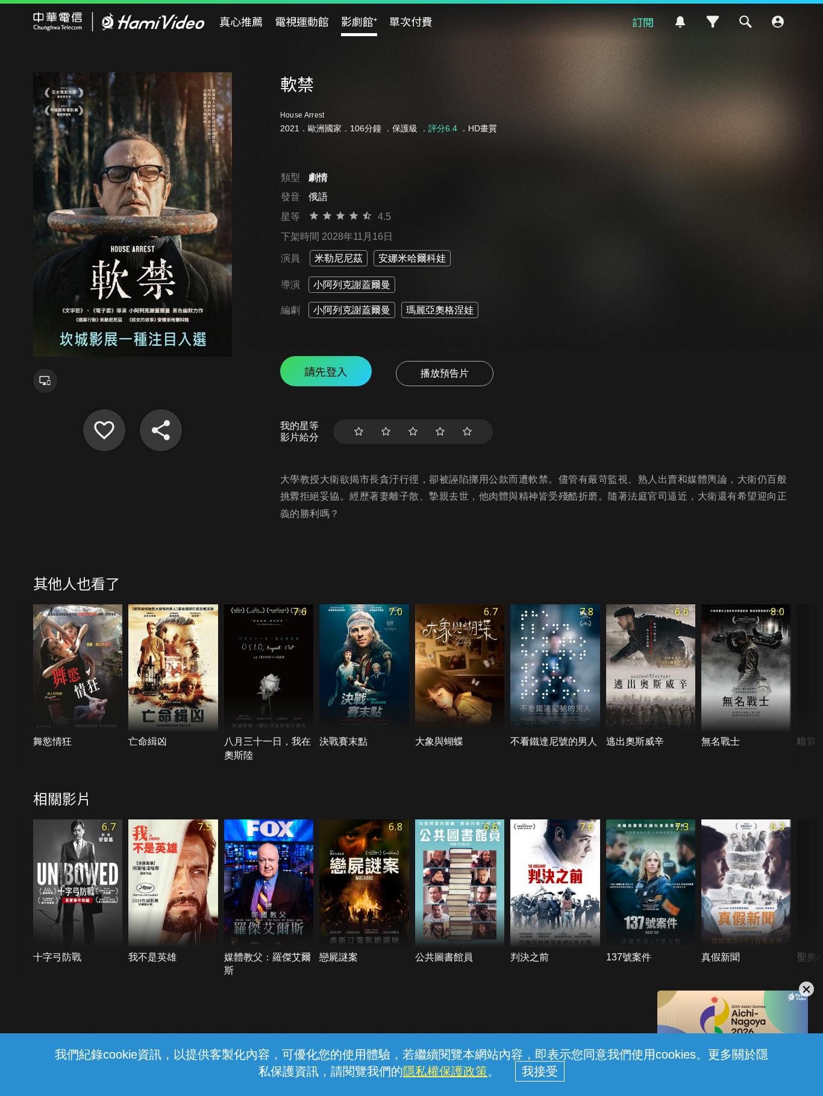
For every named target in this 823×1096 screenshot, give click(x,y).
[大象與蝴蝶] (460, 676)
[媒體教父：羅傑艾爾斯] (269, 898)
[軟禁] (104, 430)
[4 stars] (440, 431)
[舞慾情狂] (78, 676)
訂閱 (643, 22)
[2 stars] (385, 431)
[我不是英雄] (173, 891)
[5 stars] (467, 431)
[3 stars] (413, 431)
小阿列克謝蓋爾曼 (351, 285)
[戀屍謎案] (364, 891)
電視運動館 (302, 21)
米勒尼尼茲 (338, 258)
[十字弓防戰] (78, 891)
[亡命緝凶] (173, 676)
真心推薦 (241, 21)
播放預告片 (445, 373)
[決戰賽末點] (364, 676)
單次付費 (411, 21)
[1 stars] (358, 431)
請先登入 (326, 371)
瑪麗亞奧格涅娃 (440, 310)
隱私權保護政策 (445, 1071)
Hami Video (119, 22)
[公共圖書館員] (460, 891)
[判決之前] (555, 891)
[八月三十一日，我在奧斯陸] (269, 683)
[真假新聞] (746, 891)
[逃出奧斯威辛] (651, 676)
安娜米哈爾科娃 (412, 258)
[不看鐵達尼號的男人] (555, 676)
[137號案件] (651, 891)
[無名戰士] (746, 676)
